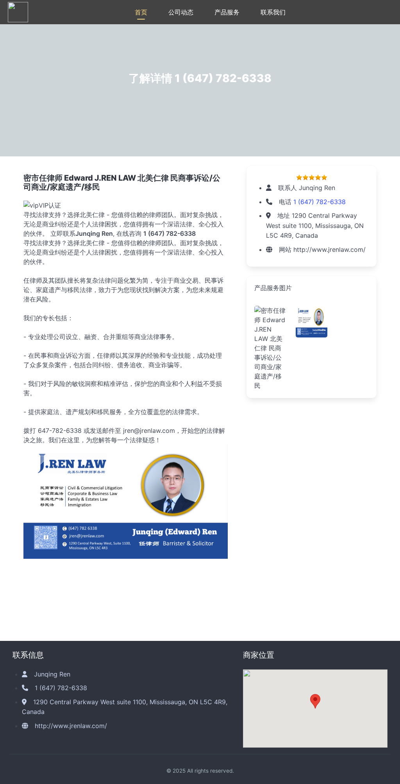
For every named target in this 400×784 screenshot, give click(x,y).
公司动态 (180, 12)
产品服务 (226, 12)
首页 (141, 12)
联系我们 (273, 12)
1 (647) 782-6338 (223, 78)
